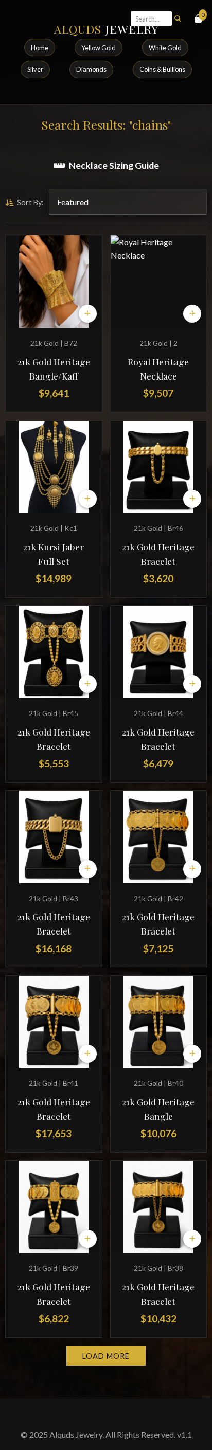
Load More (106, 1356)
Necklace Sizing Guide (114, 165)
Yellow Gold (98, 48)
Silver (35, 69)
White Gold (165, 48)
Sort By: (29, 202)
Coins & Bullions (162, 69)
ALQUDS (106, 29)
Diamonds (91, 69)
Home (39, 48)
